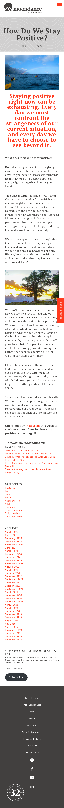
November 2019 (13, 617)
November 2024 (13, 541)
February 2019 (13, 630)
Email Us (32, 745)
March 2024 (11, 550)
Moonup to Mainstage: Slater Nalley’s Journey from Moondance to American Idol (30, 455)
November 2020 (13, 598)
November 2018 (13, 639)
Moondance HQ (12, 500)
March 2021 (11, 592)
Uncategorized (13, 516)
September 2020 (14, 601)
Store (32, 718)
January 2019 (12, 633)
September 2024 (14, 544)
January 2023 (12, 573)
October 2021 (12, 585)
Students (10, 507)
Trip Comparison (32, 704)
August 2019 (12, 620)
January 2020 (12, 611)
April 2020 (11, 604)
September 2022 (14, 579)
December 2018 (13, 636)
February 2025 (13, 538)
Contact (32, 725)
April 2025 (11, 535)
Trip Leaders (12, 513)
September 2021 (14, 588)
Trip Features (13, 510)
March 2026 (11, 532)
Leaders (9, 497)
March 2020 (11, 608)
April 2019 (11, 627)
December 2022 (13, 576)
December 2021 (13, 582)
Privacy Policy (32, 739)
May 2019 (10, 623)
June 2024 (11, 547)
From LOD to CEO (14, 460)
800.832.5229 (32, 752)
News (7, 503)
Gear (7, 494)
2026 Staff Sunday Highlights (23, 450)
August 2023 (12, 566)
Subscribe (16, 677)
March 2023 (11, 570)
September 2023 (14, 563)
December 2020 (13, 595)
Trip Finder (32, 698)
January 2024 (12, 557)
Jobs (32, 711)
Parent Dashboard (32, 732)
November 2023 (13, 560)
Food (7, 491)
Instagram (32, 426)
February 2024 (13, 554)
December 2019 (13, 614)
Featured (10, 488)
